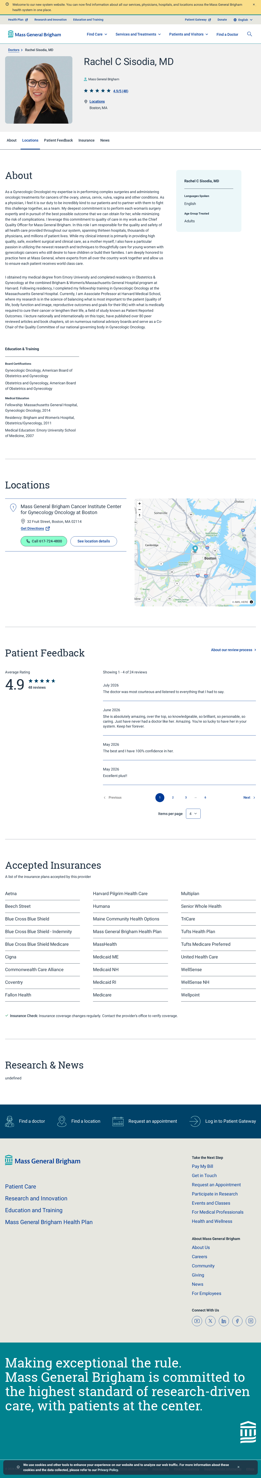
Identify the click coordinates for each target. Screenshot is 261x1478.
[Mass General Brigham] (34, 34)
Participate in (215, 1193)
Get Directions (32, 528)
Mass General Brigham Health (49, 1222)
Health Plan (15, 19)
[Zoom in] (140, 503)
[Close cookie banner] (238, 1467)
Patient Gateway (196, 19)
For (206, 1293)
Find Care (95, 34)
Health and (212, 1221)
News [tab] (104, 140)
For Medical (217, 1212)
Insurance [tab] (87, 140)
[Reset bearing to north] (140, 515)
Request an (216, 1184)
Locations (97, 101)
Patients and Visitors (186, 34)
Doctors (13, 50)
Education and (34, 1210)
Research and (36, 1198)
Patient (20, 1186)
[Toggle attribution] (251, 601)
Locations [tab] (30, 140)
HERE (244, 602)
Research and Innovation (50, 19)
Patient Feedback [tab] (58, 140)
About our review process (231, 650)
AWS (237, 602)
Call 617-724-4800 (47, 541)
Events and (211, 1203)
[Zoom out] (140, 509)
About (201, 1247)
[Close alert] (253, 5)
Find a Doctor (227, 34)
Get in (204, 1175)
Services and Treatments (136, 34)
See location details (93, 541)
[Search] (249, 34)
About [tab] (12, 140)
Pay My (202, 1166)
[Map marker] (195, 549)
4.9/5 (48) (120, 91)
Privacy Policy (108, 1470)
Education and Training (88, 19)
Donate (222, 19)
